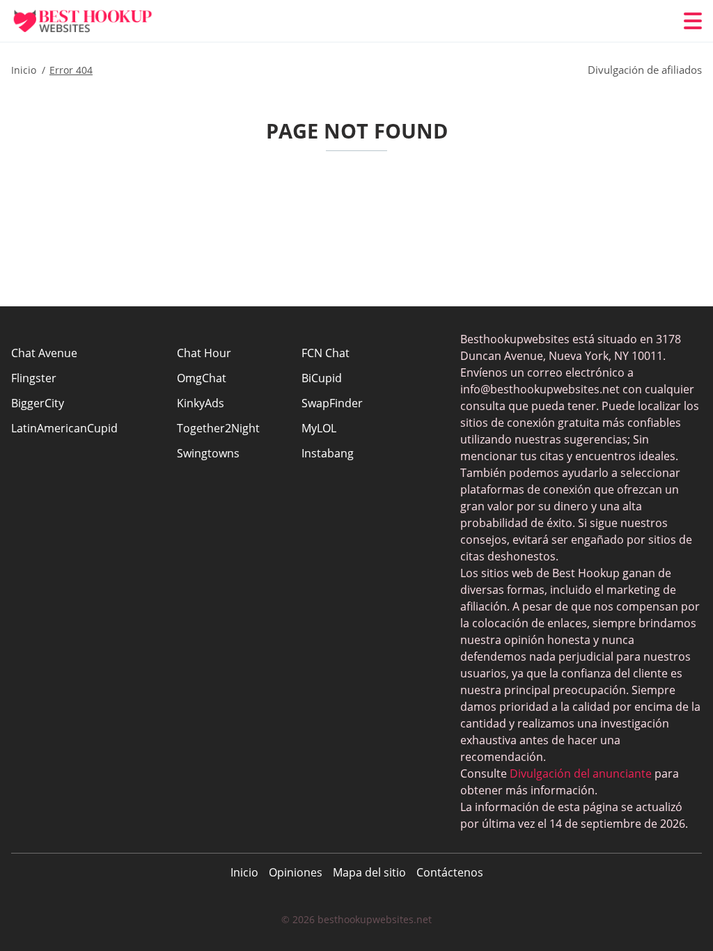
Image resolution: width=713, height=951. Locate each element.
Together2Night (218, 428)
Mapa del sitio (369, 872)
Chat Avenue (44, 353)
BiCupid (321, 378)
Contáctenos (449, 872)
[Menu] (693, 21)
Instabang (327, 453)
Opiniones (295, 872)
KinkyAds (200, 403)
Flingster (33, 378)
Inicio (244, 872)
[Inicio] (94, 21)
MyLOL (318, 428)
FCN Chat (325, 353)
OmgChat (201, 378)
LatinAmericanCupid (64, 428)
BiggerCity (37, 403)
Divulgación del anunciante (581, 773)
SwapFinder (332, 403)
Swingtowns (208, 453)
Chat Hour (204, 353)
